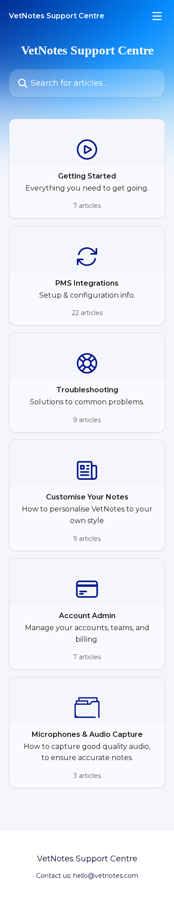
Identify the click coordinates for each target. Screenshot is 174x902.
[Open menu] (157, 16)
